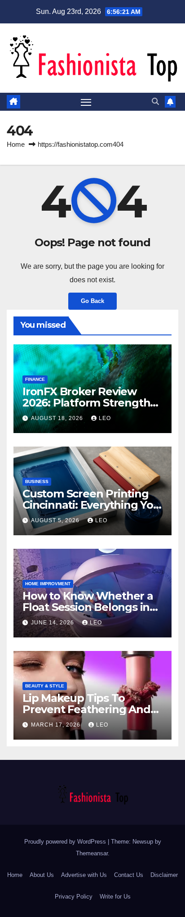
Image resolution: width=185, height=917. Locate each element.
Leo (105, 418)
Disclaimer (164, 875)
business (36, 481)
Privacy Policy (73, 896)
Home (16, 144)
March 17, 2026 (56, 725)
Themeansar (92, 853)
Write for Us (115, 896)
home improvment (47, 583)
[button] (155, 101)
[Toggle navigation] (86, 101)
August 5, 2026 (56, 520)
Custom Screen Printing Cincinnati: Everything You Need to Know (91, 505)
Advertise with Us (84, 875)
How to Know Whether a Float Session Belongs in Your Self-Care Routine (87, 607)
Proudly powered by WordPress (66, 841)
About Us (42, 875)
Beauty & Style (44, 685)
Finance (35, 379)
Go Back (92, 301)
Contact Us (128, 875)
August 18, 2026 (58, 418)
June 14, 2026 (53, 622)
